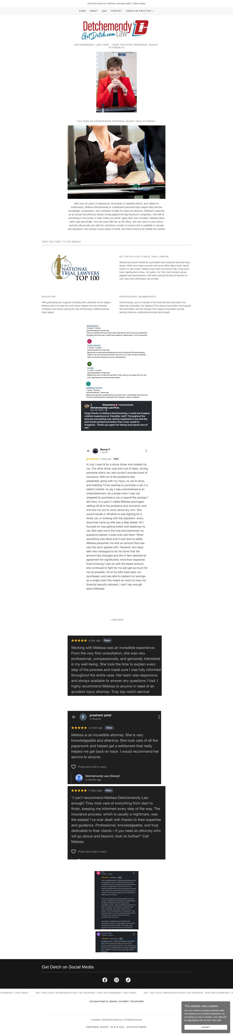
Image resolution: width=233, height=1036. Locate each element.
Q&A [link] (104, 11)
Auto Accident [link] (137, 1027)
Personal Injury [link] (97, 1027)
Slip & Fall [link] (118, 1027)
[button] (140, 11)
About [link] (94, 11)
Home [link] (82, 11)
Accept (206, 1027)
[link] (116, 30)
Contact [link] (116, 11)
